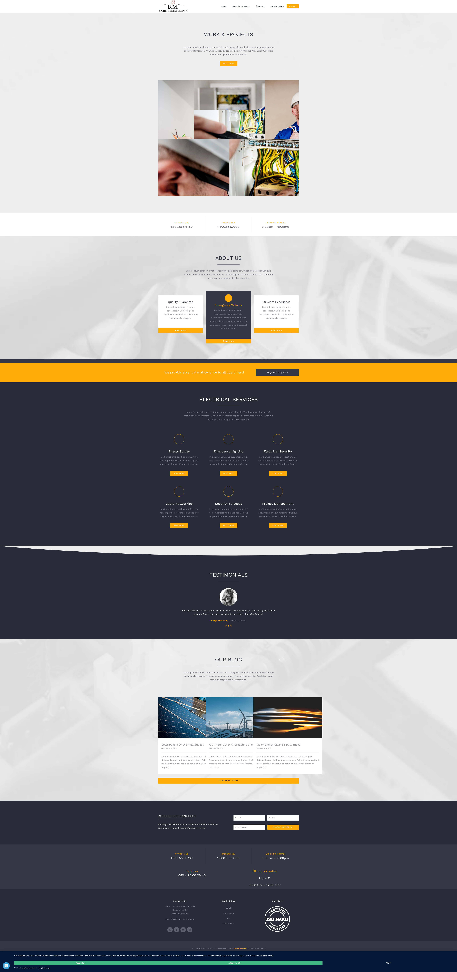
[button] (226, 626)
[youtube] (183, 929)
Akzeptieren (234, 963)
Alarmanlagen (264, 135)
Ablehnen (80, 963)
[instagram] (189, 929)
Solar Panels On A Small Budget (193, 715)
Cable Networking (228, 193)
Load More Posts (228, 781)
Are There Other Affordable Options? (240, 715)
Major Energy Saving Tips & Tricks (288, 715)
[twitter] (170, 929)
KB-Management (240, 948)
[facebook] (176, 929)
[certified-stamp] (277, 907)
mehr (388, 963)
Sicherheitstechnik (264, 106)
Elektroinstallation (193, 135)
